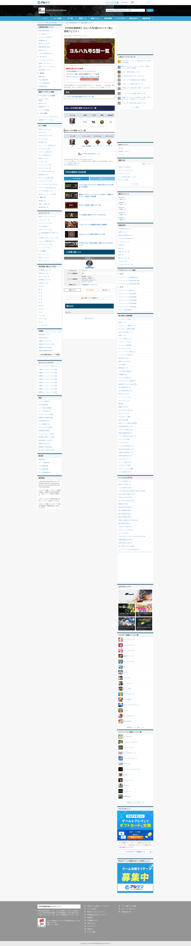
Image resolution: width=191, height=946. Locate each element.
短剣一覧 (41, 305)
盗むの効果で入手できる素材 (126, 546)
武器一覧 (120, 248)
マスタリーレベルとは (124, 342)
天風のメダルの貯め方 (124, 167)
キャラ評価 (57, 18)
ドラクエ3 (126, 785)
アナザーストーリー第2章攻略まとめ (128, 277)
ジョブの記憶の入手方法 (125, 487)
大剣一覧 (41, 286)
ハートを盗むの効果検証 (45, 408)
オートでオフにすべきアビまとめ (48, 184)
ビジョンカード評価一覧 (45, 37)
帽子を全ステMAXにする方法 (46, 450)
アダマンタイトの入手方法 (125, 530)
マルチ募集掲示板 (43, 465)
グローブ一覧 (42, 318)
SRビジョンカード (44, 260)
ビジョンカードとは (44, 247)
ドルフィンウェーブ (129, 645)
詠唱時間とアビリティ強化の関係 (127, 384)
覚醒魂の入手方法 (123, 504)
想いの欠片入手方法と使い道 (126, 500)
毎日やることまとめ (44, 43)
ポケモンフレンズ (128, 694)
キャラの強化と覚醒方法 (125, 371)
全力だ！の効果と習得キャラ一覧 (130, 72)
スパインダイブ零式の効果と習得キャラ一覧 (133, 103)
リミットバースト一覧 (45, 165)
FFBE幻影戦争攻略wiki (56, 10)
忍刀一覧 (41, 309)
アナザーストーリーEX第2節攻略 (127, 297)
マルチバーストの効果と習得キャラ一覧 (132, 84)
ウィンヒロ (126, 678)
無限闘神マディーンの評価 (91, 74)
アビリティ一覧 (43, 161)
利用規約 (90, 917)
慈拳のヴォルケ (43, 103)
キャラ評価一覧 (43, 34)
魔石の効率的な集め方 (124, 523)
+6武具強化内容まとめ (124, 228)
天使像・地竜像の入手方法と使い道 (128, 520)
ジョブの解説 (122, 364)
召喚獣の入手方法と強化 (45, 347)
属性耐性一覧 (42, 200)
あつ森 (125, 775)
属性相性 (120, 403)
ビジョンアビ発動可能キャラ (46, 241)
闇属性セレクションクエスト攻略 (48, 392)
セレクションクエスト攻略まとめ (48, 366)
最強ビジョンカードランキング (47, 66)
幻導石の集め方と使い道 (125, 543)
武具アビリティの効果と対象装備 (127, 423)
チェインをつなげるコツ (125, 348)
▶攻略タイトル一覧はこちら (135, 727)
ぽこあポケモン (127, 736)
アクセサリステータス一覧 (125, 264)
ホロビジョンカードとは (45, 229)
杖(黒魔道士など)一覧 (44, 279)
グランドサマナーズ (129, 716)
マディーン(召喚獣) (44, 110)
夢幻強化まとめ (43, 142)
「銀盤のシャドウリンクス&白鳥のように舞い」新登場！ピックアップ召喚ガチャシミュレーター (135, 98)
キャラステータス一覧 (45, 168)
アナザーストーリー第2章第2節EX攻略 (128, 283)
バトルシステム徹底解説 (125, 345)
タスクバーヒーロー (129, 747)
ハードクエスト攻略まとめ (125, 355)
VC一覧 (70, 18)
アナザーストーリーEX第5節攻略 (127, 306)
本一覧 (40, 322)
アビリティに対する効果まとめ (47, 187)
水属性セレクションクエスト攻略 (48, 385)
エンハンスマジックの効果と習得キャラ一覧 (133, 93)
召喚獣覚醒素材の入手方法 (125, 539)
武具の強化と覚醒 (123, 420)
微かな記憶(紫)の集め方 (124, 513)
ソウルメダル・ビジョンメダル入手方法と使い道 (131, 536)
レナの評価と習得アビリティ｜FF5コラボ (132, 76)
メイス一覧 (42, 315)
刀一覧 (40, 312)
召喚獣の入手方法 (123, 407)
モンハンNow (127, 688)
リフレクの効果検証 (44, 401)
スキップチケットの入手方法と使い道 (128, 549)
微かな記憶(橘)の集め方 (124, 517)
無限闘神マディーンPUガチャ (47, 120)
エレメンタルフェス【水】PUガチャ (48, 116)
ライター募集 (91, 932)
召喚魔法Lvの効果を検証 (45, 447)
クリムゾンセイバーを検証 (46, 414)
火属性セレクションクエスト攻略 (48, 369)
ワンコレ (125, 710)
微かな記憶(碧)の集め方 (124, 510)
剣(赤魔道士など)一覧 (44, 270)
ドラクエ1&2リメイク (129, 753)
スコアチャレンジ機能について (126, 325)
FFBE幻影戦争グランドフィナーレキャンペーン (82, 71)
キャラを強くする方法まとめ (46, 171)
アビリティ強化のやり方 (125, 462)
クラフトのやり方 (123, 442)
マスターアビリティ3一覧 (75, 77)
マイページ (121, 154)
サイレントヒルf (128, 780)
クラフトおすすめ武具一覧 (125, 238)
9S (72, 125)
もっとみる (134, 184)
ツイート (73, 290)
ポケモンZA (126, 764)
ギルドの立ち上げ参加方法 (125, 410)
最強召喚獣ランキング (45, 70)
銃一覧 (40, 299)
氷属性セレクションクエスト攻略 (48, 372)
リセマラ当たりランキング (46, 60)
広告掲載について (92, 920)
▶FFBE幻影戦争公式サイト (71, 165)
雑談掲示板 (146, 18)
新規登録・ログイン (123, 151)
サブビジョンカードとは (45, 244)
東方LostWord (127, 721)
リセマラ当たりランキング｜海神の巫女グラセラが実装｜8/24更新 (136, 61)
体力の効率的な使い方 (124, 387)
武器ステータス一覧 (123, 251)
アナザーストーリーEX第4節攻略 (127, 303)
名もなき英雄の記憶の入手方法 (126, 494)
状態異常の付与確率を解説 (46, 417)
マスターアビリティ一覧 (45, 181)
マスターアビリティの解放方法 (126, 381)
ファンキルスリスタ (129, 650)
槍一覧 (40, 289)
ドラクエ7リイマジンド (130, 758)
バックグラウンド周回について (126, 319)
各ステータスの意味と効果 (46, 178)
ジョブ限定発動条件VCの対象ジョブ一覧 (49, 233)
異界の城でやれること (124, 358)
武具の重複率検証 (43, 404)
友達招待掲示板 (43, 86)
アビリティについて (123, 173)
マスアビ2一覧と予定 (44, 148)
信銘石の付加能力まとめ (125, 235)
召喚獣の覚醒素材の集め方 (46, 350)
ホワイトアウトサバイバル (131, 705)
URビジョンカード (44, 254)
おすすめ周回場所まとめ (125, 390)
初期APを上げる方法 (44, 443)
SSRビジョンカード (44, 257)
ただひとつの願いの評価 (75, 74)
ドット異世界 (127, 699)
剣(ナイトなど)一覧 (44, 276)
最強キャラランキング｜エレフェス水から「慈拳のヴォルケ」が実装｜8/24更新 (136, 67)
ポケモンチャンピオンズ (130, 742)
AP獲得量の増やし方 (44, 421)
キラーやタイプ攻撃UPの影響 (126, 329)
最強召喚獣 (108, 18)
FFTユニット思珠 (123, 180)
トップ (44, 18)
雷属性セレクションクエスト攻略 (48, 382)
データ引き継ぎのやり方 (125, 472)
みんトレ (125, 667)
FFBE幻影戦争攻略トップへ (92, 154)
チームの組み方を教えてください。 (128, 176)
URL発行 (91, 290)
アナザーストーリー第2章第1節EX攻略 (128, 280)
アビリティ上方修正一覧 (45, 152)
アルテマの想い (92, 909)
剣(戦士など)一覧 (43, 273)
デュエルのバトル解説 (124, 416)
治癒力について (122, 335)
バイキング (109, 146)
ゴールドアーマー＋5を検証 (46, 434)
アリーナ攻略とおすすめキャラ (126, 436)
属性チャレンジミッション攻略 (47, 194)
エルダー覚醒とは (43, 226)
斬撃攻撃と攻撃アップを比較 (46, 437)
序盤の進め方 (133, 18)
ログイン (149, 2)
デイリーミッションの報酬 (125, 468)
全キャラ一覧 (42, 132)
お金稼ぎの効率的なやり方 (125, 452)
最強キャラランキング (45, 63)
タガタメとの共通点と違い (125, 429)
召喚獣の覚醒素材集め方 (125, 433)
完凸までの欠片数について (125, 332)
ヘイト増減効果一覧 (44, 424)
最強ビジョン (95, 18)
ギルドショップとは (123, 413)
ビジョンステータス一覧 (45, 223)
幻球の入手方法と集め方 (125, 507)
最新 (143, 164)
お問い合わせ (91, 923)
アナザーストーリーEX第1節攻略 (127, 293)
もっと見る (135, 107)
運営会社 (90, 929)
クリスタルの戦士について (46, 191)
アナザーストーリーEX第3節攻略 (127, 300)
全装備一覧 (121, 245)
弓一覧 (40, 296)
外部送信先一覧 (126, 912)
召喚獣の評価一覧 (43, 337)
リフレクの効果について (125, 338)
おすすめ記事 (77, 178)
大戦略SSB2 (126, 796)
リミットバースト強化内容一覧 (47, 145)
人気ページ (102, 178)
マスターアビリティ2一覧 (91, 77)
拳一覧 (40, 302)
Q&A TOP (121, 148)
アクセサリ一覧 (122, 261)
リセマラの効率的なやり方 (46, 53)
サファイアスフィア (129, 639)
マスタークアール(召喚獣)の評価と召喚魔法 (133, 80)
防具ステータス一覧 (123, 258)
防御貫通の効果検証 (44, 430)
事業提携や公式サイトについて (96, 914)
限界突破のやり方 (43, 174)
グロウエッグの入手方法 (125, 526)
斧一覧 (40, 292)
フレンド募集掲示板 (44, 83)
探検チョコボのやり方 (124, 361)
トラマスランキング (123, 241)
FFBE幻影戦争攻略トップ (46, 30)
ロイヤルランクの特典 (124, 465)
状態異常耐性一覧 (43, 207)
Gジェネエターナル (129, 661)
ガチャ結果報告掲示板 (45, 472)
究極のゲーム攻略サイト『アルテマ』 (98, 906)
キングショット (127, 683)
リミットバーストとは (124, 397)
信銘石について (122, 232)
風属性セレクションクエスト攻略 (48, 376)
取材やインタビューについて (96, 912)
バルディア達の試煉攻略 (125, 310)
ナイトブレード (97, 146)
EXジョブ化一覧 (43, 139)
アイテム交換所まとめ (124, 481)
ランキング (149, 164)
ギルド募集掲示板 (43, 79)
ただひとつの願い (43, 99)
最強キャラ (83, 18)
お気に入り (107, 290)
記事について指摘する (91, 298)
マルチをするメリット (124, 459)
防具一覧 (120, 254)
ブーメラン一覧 (43, 325)
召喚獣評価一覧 (43, 40)
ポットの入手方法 (123, 533)
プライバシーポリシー (128, 909)
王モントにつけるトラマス (125, 170)
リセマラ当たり (121, 18)
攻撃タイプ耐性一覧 (44, 204)
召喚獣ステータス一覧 (45, 341)
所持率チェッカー (43, 158)
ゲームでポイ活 (111, 2)
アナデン (125, 672)
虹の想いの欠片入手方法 (125, 497)
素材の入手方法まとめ (124, 484)
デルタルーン (127, 791)
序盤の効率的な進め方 (45, 47)
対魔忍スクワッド (128, 656)
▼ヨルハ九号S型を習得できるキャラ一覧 (80, 97)
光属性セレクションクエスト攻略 (48, 389)
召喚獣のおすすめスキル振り (46, 344)
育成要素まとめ (122, 374)
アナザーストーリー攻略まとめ (126, 290)
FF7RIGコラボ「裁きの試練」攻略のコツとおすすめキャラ (135, 88)
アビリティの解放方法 (124, 377)
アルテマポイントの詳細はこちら (135, 852)
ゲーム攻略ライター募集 (128, 906)
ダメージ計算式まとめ (45, 155)
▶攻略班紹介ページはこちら (89, 284)
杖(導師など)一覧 (43, 283)
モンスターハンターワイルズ (131, 769)
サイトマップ (91, 926)
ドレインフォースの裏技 (45, 427)
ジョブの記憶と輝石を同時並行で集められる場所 (131, 491)
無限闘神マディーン (44, 106)
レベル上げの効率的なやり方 (126, 446)
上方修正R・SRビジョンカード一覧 (48, 237)
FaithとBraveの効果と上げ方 (126, 449)
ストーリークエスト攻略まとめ (126, 351)
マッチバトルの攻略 (123, 439)
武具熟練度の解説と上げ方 (125, 426)
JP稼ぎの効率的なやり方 (125, 455)
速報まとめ (42, 50)
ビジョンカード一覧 (44, 219)
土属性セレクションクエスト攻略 (48, 379)
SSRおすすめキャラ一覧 (45, 135)
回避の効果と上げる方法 (45, 440)
